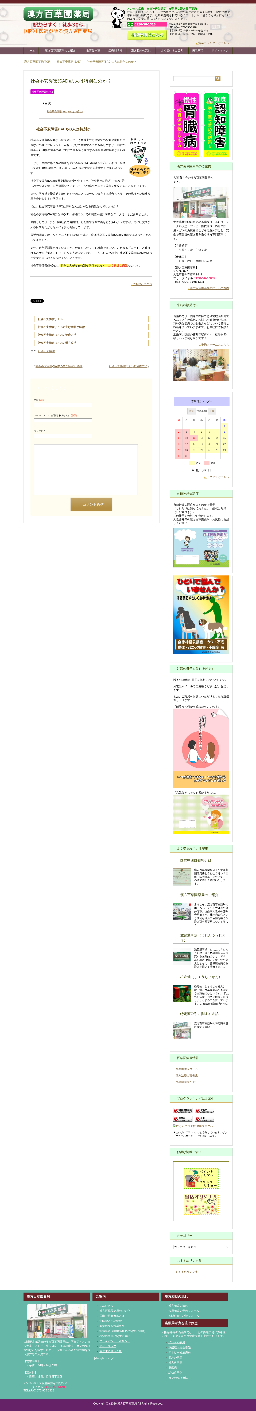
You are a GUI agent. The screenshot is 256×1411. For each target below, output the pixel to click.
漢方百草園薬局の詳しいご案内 (209, 288)
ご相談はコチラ (142, 284)
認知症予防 (175, 1372)
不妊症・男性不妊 (179, 1347)
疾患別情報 (115, 50)
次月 (212, 411)
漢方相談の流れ (141, 50)
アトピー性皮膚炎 (179, 1352)
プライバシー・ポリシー (114, 1341)
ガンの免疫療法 (178, 1377)
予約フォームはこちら (215, 344)
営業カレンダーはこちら (213, 43)
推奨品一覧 (93, 50)
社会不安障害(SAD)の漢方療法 (57, 342)
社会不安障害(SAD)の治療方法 (57, 334)
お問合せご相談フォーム (183, 1315)
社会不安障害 (46, 351)
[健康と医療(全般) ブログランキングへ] (182, 1111)
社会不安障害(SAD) (42, 91)
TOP (39, 61)
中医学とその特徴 (110, 1320)
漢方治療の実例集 (187, 1075)
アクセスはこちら (218, 477)
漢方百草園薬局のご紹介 (60, 50)
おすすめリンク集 (187, 1271)
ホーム (31, 50)
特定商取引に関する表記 (199, 1014)
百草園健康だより (187, 1081)
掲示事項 (197, 50)
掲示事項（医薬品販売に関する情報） (123, 1331)
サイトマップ (219, 50)
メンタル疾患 (176, 1342)
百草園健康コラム (187, 1069)
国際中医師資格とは (196, 860)
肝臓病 (172, 1367)
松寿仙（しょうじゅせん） (201, 977)
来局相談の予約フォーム (183, 1310)
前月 (191, 411)
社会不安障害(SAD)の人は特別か (65, 111)
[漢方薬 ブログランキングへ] (182, 1119)
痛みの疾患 (175, 1357)
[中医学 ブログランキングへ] (204, 1111)
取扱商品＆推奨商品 (112, 1325)
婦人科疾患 (175, 1362)
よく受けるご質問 (172, 50)
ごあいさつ (106, 1305)
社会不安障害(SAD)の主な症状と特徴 (61, 326)
